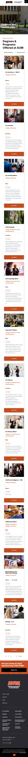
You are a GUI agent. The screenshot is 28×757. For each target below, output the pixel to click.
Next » (20, 656)
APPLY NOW (5, 694)
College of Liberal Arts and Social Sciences (12, 230)
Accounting (9, 125)
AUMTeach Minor (11, 522)
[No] (26, 752)
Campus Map (18, 711)
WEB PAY (4, 703)
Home (3, 30)
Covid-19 (17, 723)
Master (7, 80)
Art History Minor (11, 431)
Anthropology (9, 227)
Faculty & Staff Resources (6, 724)
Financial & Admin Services (6, 720)
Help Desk (4, 717)
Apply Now (14, 670)
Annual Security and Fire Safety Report (20, 720)
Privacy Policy (18, 717)
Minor (6, 183)
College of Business (10, 74)
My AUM (4, 714)
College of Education (11, 524)
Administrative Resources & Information (6, 728)
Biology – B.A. (9, 621)
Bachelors (7, 133)
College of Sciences (10, 526)
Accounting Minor (11, 175)
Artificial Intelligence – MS (13, 480)
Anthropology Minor (11, 279)
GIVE (3, 700)
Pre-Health (14, 580)
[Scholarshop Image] (14, 63)
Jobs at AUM (18, 714)
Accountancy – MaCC (12, 72)
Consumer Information (18, 727)
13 (17, 656)
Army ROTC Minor (11, 330)
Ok (14, 755)
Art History (9, 380)
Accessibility (5, 711)
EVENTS (4, 697)
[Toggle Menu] (26, 1)
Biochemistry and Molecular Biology (11, 572)
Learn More (14, 104)
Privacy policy (23, 752)
